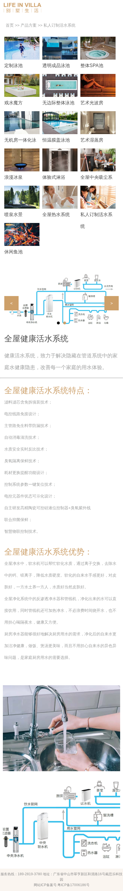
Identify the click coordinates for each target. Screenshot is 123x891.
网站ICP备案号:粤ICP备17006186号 (62, 885)
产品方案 (29, 25)
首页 (10, 25)
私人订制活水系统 (59, 25)
